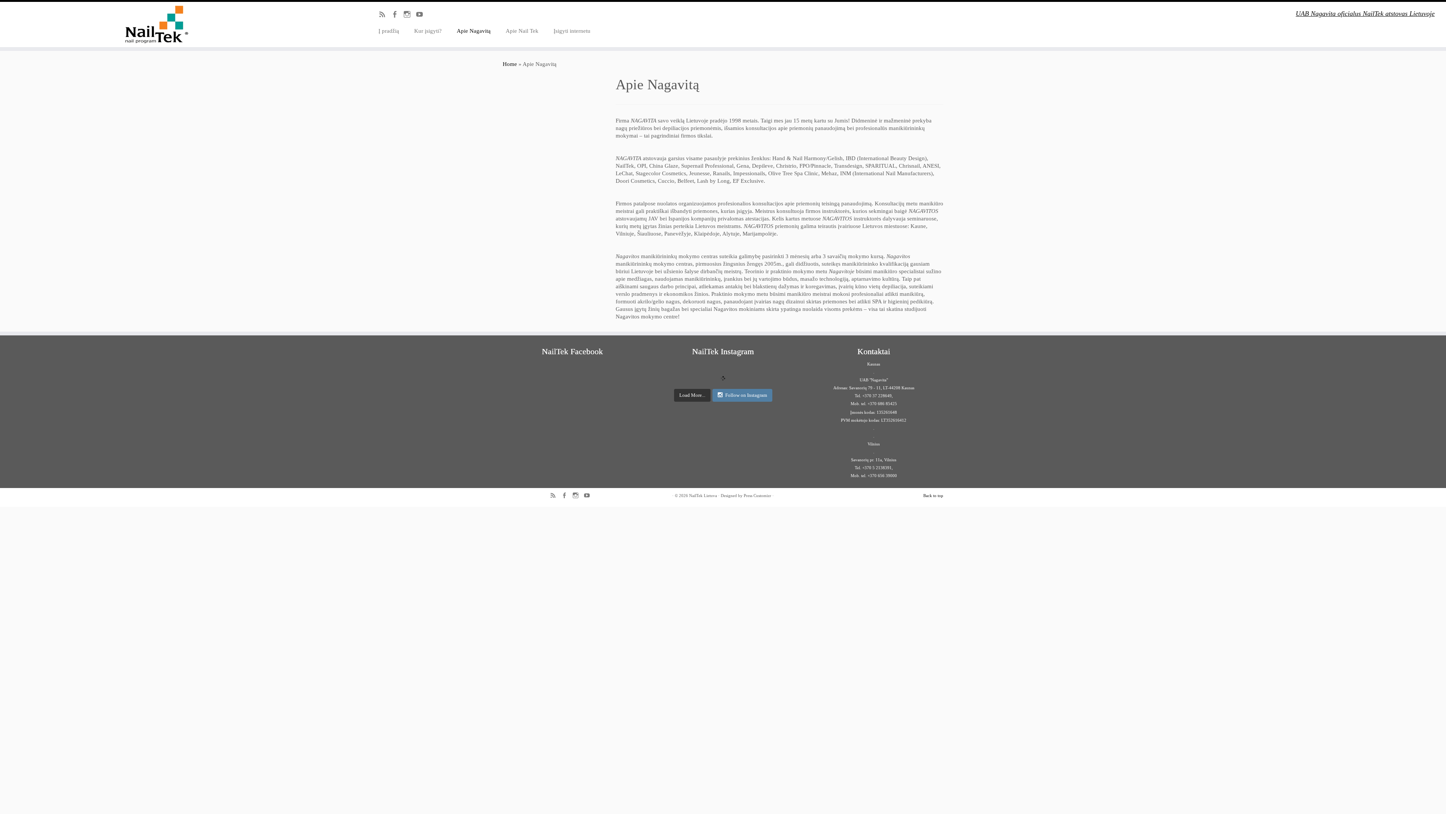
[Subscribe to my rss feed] (384, 16)
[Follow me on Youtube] (422, 16)
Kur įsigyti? (428, 31)
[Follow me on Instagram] (409, 16)
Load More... (692, 395)
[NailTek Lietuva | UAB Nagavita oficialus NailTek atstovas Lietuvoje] (167, 24)
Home (510, 64)
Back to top (933, 495)
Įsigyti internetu (572, 31)
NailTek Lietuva (703, 495)
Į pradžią (388, 31)
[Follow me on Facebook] (397, 16)
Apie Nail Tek (522, 31)
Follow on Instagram (746, 395)
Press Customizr (757, 495)
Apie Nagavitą (474, 31)
